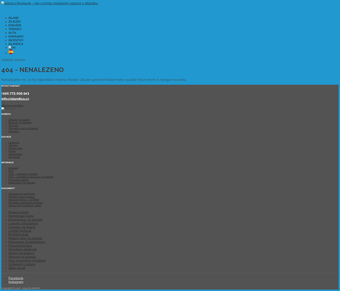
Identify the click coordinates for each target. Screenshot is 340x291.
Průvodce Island (18, 179)
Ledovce (13, 142)
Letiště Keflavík (20, 231)
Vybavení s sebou (21, 264)
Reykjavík (14, 157)
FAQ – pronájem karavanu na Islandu (30, 176)
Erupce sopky (18, 212)
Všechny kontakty (12, 105)
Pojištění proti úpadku (21, 196)
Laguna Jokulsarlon (23, 223)
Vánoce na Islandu (22, 257)
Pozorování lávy (20, 245)
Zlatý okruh (17, 268)
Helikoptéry (15, 154)
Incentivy (14, 131)
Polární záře (15, 148)
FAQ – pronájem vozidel (23, 174)
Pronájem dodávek (22, 249)
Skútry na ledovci (21, 253)
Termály (13, 125)
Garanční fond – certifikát (23, 199)
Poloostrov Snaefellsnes (26, 242)
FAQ (11, 171)
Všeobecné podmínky (21, 193)
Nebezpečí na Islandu (21, 182)
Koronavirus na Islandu (25, 219)
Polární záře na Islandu (25, 238)
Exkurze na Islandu (20, 122)
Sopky (12, 151)
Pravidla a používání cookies (25, 202)
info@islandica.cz (15, 99)
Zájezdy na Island (19, 119)
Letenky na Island (21, 227)
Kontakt (13, 168)
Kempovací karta (21, 216)
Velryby (13, 145)
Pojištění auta (18, 234)
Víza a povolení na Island (27, 260)
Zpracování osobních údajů (24, 205)
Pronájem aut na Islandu (23, 128)
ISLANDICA (15, 44)
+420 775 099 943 (15, 93)
